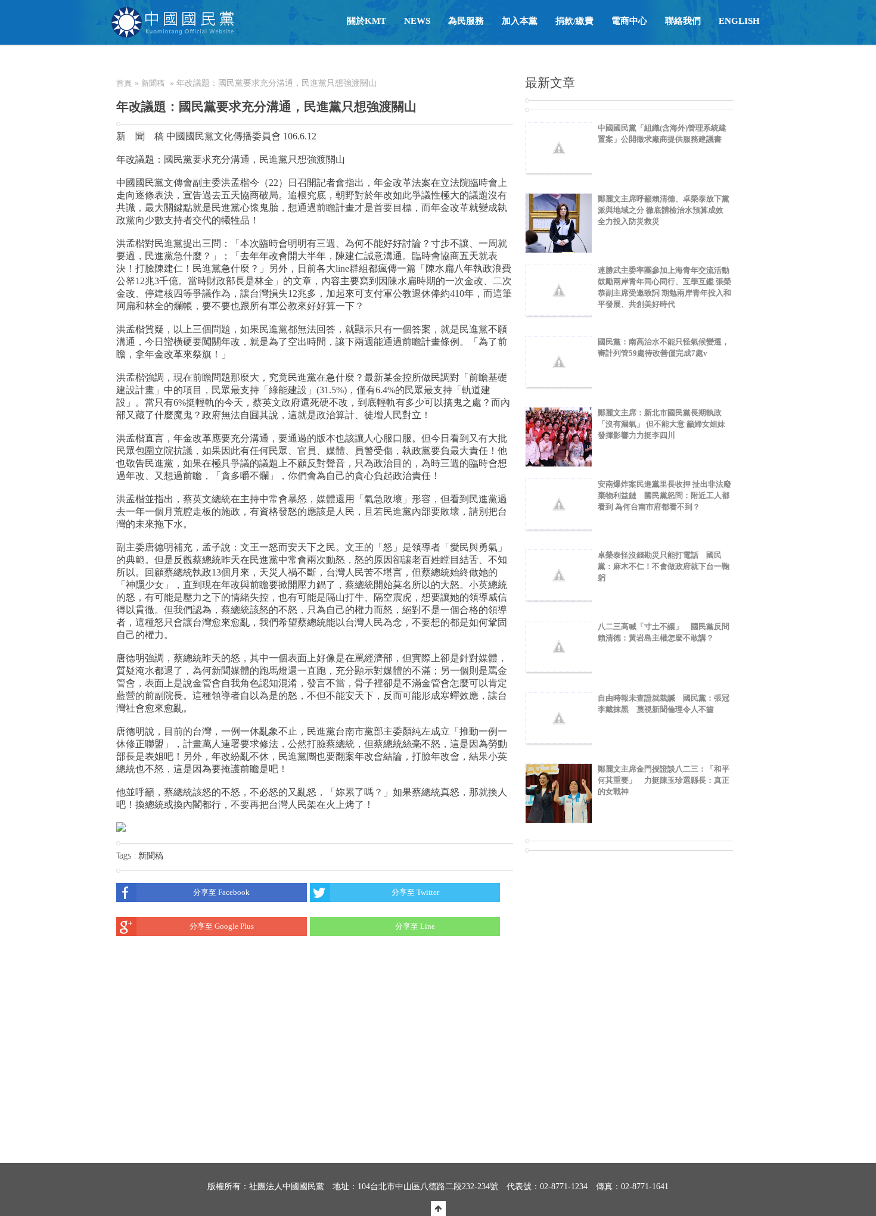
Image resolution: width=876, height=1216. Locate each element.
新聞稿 (152, 83)
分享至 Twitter (415, 892)
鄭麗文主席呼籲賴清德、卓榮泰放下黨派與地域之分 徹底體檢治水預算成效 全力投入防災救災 (663, 210)
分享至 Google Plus (222, 926)
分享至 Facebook (221, 892)
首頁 (124, 83)
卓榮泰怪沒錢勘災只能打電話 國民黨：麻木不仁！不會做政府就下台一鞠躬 (663, 566)
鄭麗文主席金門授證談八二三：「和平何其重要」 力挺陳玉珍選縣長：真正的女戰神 (663, 780)
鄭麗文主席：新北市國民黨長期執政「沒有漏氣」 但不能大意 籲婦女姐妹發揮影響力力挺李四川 (661, 424)
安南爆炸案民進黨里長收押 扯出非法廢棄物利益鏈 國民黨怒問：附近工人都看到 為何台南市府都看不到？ (664, 495)
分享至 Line (415, 926)
